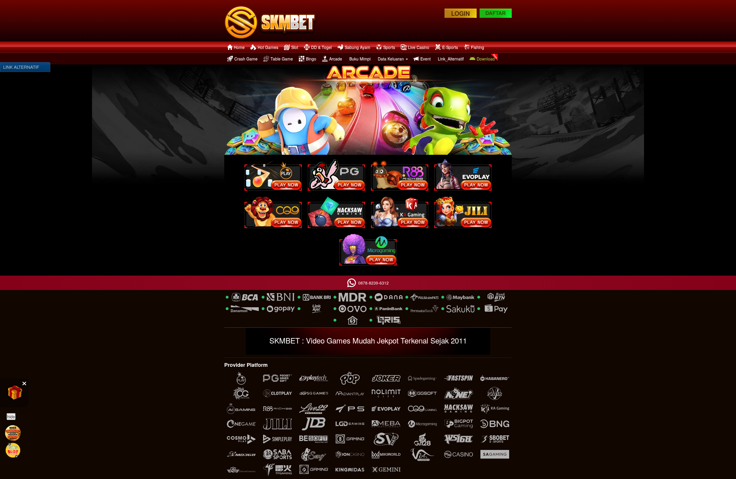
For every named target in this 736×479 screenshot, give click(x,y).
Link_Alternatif (451, 59)
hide (11, 416)
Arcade (335, 59)
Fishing (477, 47)
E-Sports (450, 47)
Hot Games (268, 47)
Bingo (311, 59)
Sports (389, 47)
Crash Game (246, 59)
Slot (294, 47)
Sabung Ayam (357, 47)
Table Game (282, 59)
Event (425, 59)
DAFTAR (495, 13)
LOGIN (460, 13)
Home (239, 47)
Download (486, 59)
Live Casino (418, 47)
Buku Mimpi (360, 59)
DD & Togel (321, 47)
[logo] (272, 20)
